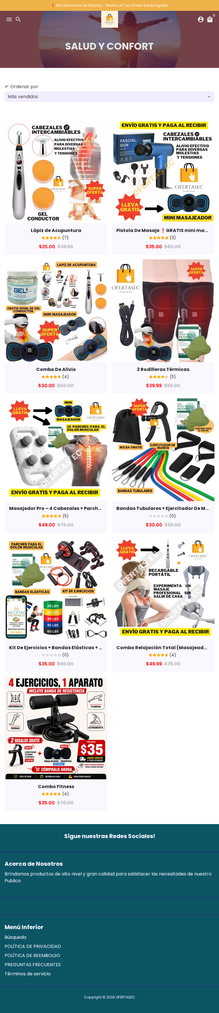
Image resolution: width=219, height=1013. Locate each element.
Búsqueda (15, 937)
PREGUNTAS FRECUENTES (33, 964)
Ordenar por (21, 86)
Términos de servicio (28, 973)
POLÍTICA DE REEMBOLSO (32, 955)
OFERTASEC (125, 997)
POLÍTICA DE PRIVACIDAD (33, 946)
